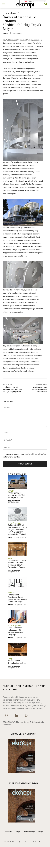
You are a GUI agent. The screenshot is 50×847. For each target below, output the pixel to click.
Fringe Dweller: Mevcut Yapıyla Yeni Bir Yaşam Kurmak (16, 495)
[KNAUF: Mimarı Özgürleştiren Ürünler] (17, 649)
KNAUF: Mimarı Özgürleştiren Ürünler (17, 662)
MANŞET (11, 491)
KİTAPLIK (11, 593)
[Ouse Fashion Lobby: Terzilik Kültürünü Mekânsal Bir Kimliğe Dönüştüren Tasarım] (17, 549)
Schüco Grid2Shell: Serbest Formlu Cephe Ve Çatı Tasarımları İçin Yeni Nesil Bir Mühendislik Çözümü (17, 529)
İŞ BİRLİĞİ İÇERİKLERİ (14, 523)
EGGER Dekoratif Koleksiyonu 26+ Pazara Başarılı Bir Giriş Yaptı (15, 631)
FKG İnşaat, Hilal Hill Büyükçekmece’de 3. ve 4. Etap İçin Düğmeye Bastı (12, 389)
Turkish (30, 2)
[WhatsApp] (26, 716)
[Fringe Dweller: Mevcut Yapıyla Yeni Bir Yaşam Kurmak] (17, 482)
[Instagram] (7, 716)
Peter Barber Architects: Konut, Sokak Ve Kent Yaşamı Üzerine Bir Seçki (17, 598)
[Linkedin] (16, 716)
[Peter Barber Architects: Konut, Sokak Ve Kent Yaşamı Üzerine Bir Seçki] (17, 583)
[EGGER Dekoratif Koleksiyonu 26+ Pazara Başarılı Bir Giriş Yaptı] (17, 616)
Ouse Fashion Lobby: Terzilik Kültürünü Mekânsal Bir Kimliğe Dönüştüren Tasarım (17, 563)
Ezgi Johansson (14, 500)
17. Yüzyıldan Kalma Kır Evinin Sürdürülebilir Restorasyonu (38, 389)
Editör (6, 33)
